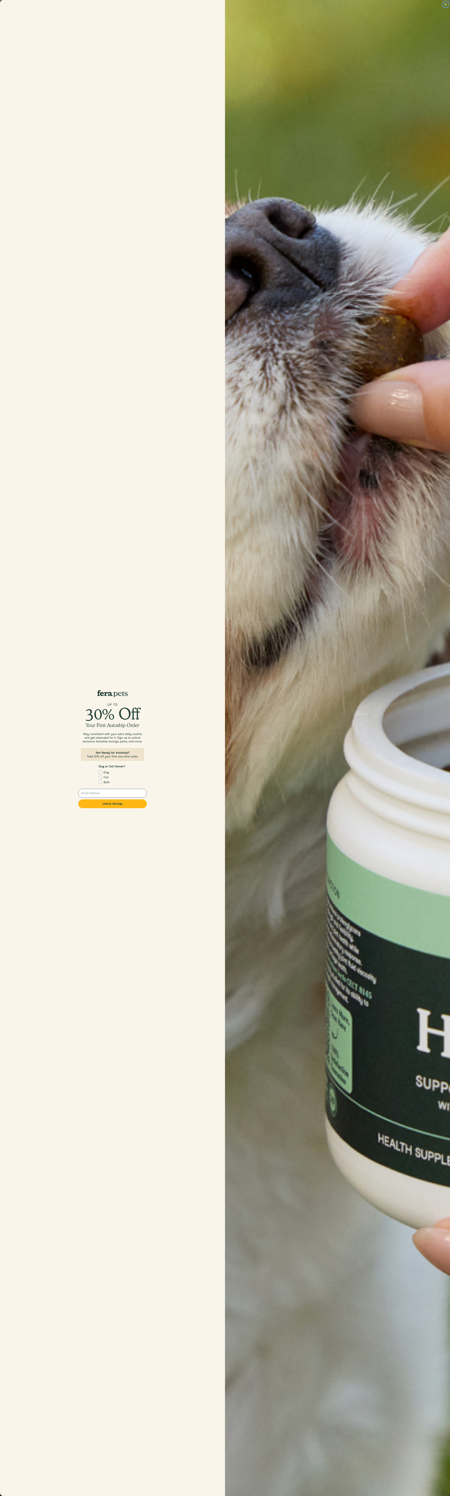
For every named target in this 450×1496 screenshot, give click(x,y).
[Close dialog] (445, 4)
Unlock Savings (112, 803)
